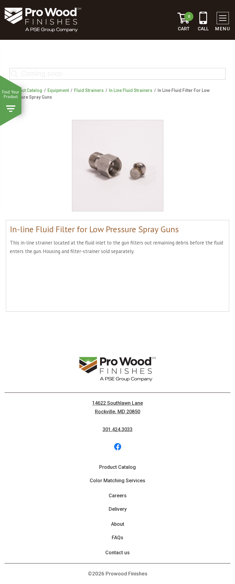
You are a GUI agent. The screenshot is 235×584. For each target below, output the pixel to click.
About (117, 524)
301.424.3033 (117, 429)
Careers (118, 496)
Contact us (117, 553)
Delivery (118, 509)
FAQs (117, 537)
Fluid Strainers (89, 90)
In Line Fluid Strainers (130, 90)
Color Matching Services (117, 481)
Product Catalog (25, 90)
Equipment (58, 90)
